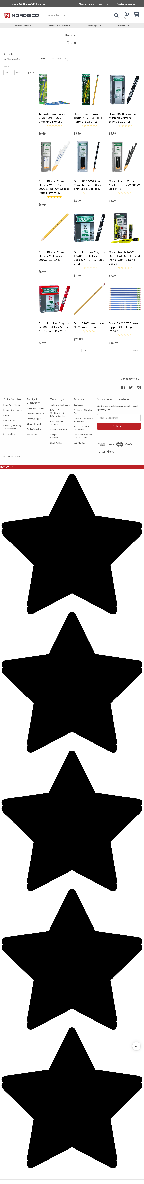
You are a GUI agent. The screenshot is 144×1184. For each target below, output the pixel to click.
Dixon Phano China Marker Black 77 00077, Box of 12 (124, 185)
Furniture (121, 25)
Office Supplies (22, 25)
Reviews (7, 466)
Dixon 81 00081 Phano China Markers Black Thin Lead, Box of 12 (89, 185)
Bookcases (78, 405)
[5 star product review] (54, 198)
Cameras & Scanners (59, 429)
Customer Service (126, 4)
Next (135, 350)
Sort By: (43, 58)
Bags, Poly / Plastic (11, 405)
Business (7, 415)
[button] (19, 66)
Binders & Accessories (13, 410)
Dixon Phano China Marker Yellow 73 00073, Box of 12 (51, 256)
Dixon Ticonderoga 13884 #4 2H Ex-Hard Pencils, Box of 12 (88, 118)
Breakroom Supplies (35, 408)
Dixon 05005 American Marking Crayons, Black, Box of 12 (124, 118)
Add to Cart (54, 92)
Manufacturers (86, 4)
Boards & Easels (10, 420)
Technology (92, 25)
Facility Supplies (34, 429)
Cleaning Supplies (34, 418)
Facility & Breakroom (58, 25)
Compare (53, 87)
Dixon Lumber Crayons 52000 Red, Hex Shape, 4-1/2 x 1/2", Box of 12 (54, 327)
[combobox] (82, 15)
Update (30, 72)
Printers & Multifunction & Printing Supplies (57, 413)
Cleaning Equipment (36, 413)
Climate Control (34, 424)
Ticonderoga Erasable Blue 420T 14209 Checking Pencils (53, 118)
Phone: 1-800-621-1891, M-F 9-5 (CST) (28, 4)
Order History (105, 4)
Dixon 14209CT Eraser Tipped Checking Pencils (123, 327)
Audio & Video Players (60, 405)
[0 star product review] (54, 127)
